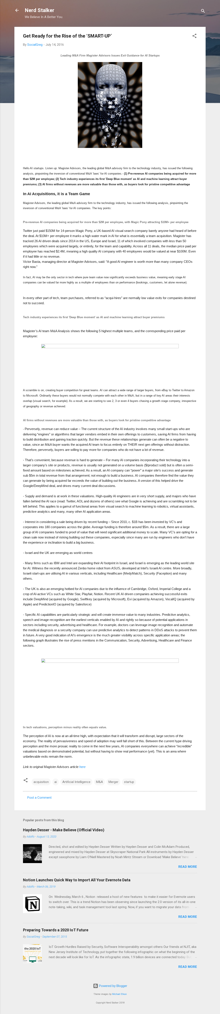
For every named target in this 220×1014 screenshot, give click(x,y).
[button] (194, 36)
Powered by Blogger (112, 986)
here (82, 767)
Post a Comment (39, 798)
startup (129, 782)
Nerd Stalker (39, 10)
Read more (187, 867)
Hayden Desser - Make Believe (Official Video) (63, 830)
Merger (113, 782)
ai (55, 782)
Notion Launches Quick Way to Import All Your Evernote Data (76, 880)
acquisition (41, 782)
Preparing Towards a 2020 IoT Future (55, 930)
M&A (99, 782)
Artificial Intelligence (76, 782)
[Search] (203, 11)
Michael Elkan (119, 994)
